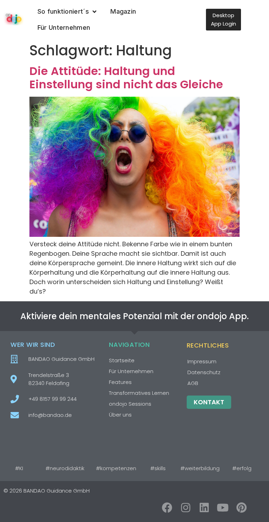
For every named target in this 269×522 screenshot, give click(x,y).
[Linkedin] (204, 507)
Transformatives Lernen (139, 393)
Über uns (120, 414)
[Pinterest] (241, 507)
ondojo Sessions (130, 403)
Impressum (201, 361)
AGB (192, 383)
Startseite (121, 360)
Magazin (123, 11)
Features (120, 382)
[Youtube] (222, 507)
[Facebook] (167, 507)
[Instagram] (185, 507)
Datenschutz (203, 372)
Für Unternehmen (63, 27)
